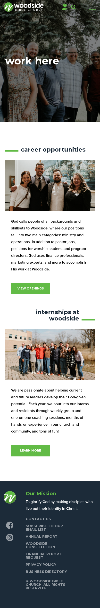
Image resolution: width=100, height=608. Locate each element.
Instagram (9, 537)
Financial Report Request (44, 556)
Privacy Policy (41, 564)
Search (73, 7)
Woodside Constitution (40, 545)
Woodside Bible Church (24, 7)
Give (64, 7)
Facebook (9, 525)
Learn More (30, 450)
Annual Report (42, 536)
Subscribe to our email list (44, 528)
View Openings (30, 288)
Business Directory (46, 571)
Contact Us (38, 519)
